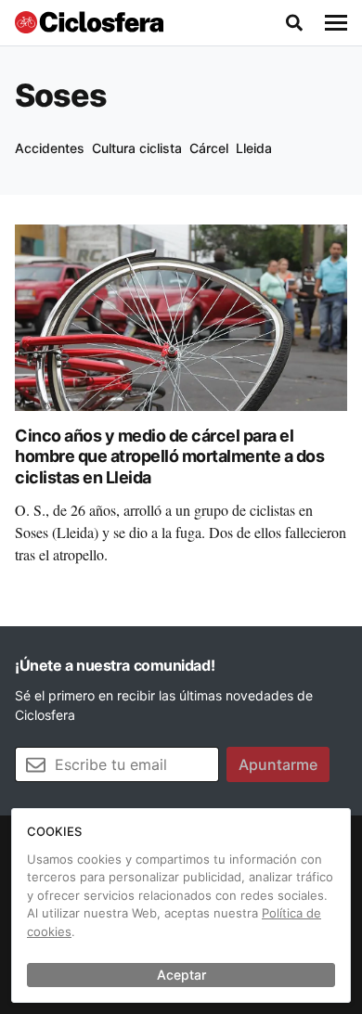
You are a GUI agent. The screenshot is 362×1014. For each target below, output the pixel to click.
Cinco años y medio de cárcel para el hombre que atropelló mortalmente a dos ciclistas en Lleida (169, 456)
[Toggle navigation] (336, 23)
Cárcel (208, 148)
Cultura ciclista (137, 148)
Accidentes (49, 148)
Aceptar (181, 974)
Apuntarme (278, 764)
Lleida (254, 148)
